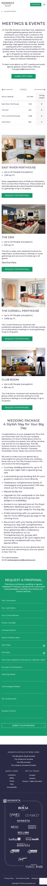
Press (12, 781)
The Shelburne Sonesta (23, 759)
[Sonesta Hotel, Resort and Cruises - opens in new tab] (23, 821)
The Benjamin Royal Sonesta (23, 756)
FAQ (11, 784)
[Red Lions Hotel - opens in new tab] (23, 833)
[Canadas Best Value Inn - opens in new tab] (32, 851)
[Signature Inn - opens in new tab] (22, 858)
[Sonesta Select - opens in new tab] (32, 827)
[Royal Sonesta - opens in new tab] (23, 808)
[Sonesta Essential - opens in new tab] (23, 844)
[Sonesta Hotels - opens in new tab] (12, 801)
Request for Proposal (17, 195)
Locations (12, 775)
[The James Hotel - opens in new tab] (15, 815)
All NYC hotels (10, 11)
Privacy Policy (9, 878)
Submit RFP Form (23, 76)
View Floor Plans (9, 262)
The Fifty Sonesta (23, 762)
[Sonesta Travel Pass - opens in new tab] (34, 866)
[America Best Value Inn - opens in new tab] (15, 851)
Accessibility (12, 787)
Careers (32, 778)
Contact (32, 775)
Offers (11, 778)
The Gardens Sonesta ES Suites (23, 765)
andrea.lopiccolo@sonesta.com (21, 560)
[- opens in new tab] (32, 839)
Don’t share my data (22, 878)
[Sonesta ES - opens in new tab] (15, 839)
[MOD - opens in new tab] (14, 827)
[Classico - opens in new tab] (32, 815)
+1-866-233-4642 (35, 781)
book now (36, 4)
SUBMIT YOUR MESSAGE (23, 725)
